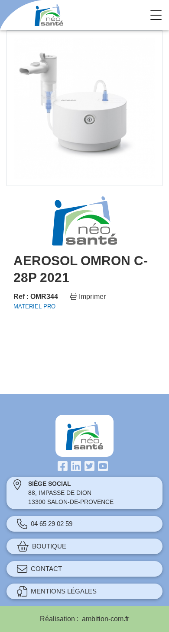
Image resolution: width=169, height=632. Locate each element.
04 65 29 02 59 (51, 523)
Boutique (49, 546)
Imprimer (91, 296)
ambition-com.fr (105, 618)
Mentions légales (64, 591)
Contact (46, 568)
